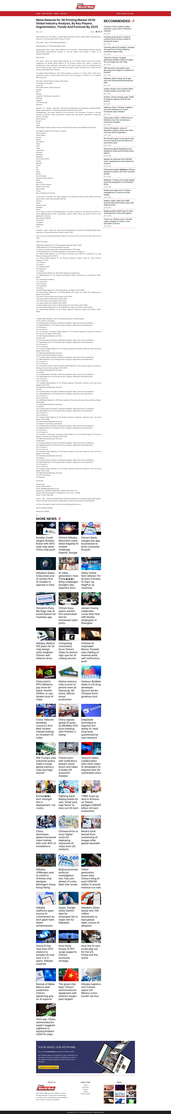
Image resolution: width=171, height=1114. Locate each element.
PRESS (56, 14)
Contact (85, 1089)
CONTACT (63, 14)
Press (85, 1085)
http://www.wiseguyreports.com (70, 504)
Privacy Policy (85, 1094)
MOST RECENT (47, 14)
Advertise (85, 1087)
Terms (85, 1091)
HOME (38, 14)
